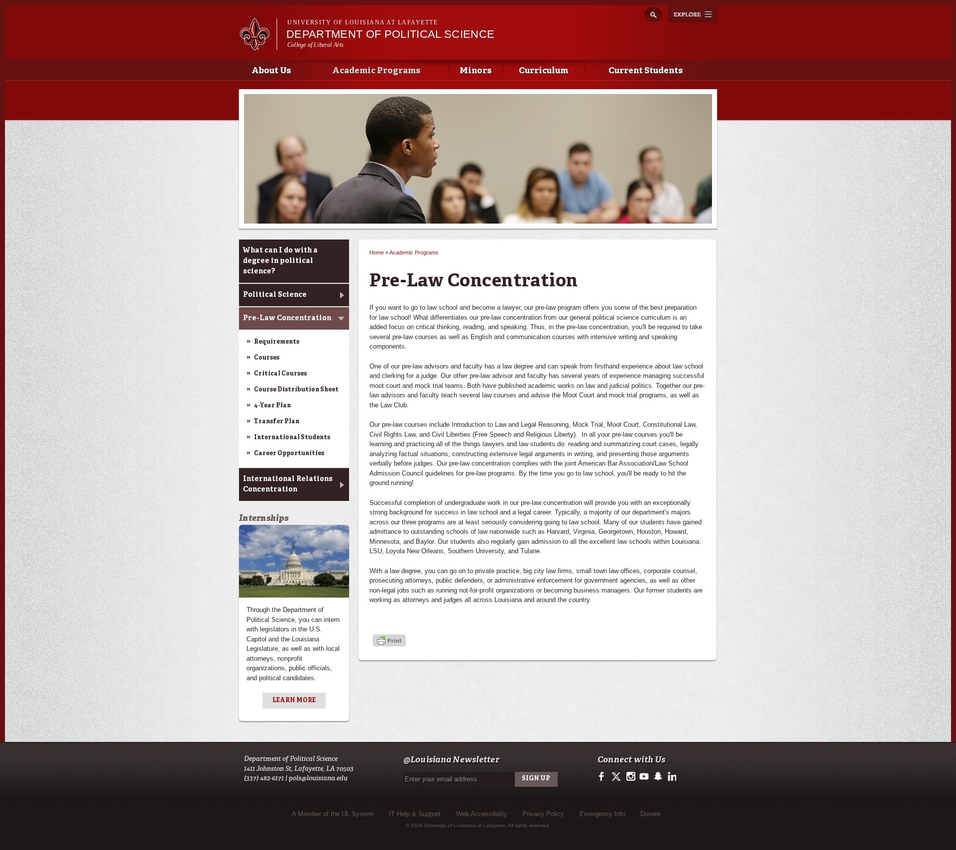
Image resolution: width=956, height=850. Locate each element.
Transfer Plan (276, 422)
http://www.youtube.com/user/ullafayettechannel (644, 777)
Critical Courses (280, 374)
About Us (271, 71)
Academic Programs (376, 71)
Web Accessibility (481, 814)
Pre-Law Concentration (287, 318)
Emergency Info (602, 814)
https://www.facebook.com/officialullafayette (603, 777)
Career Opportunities (289, 454)
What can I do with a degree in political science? (280, 261)
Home (376, 252)
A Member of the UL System (333, 814)
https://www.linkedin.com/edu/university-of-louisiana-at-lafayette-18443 (671, 777)
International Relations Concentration (288, 484)
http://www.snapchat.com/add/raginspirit (657, 777)
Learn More (294, 701)
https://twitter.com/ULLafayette (617, 777)
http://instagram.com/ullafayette (630, 777)
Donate (650, 814)
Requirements (276, 342)
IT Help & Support (415, 814)
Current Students (645, 71)
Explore (692, 13)
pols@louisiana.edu (318, 778)
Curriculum (543, 71)
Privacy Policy (543, 814)
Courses (266, 358)
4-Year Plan (272, 406)
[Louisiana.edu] (258, 45)
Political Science (275, 294)
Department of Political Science (390, 34)
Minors (475, 71)
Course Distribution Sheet (296, 390)
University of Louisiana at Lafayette (362, 22)
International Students (292, 438)
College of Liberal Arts (315, 44)
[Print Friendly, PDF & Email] (389, 641)
